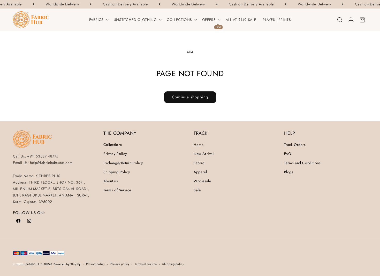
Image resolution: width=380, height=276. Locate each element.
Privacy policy (120, 264)
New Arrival (204, 153)
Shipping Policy (116, 172)
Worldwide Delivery (61, 4)
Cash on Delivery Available (124, 4)
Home (198, 144)
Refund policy (95, 264)
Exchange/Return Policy (123, 162)
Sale (197, 190)
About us (110, 181)
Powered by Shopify (67, 264)
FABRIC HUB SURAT (39, 264)
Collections (179, 19)
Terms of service (146, 264)
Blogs (288, 172)
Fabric (199, 162)
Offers (209, 19)
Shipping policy (173, 264)
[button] (98, 20)
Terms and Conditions (302, 162)
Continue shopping (190, 97)
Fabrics (96, 19)
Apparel (200, 172)
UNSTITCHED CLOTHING (135, 19)
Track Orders (295, 144)
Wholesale (202, 181)
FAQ (287, 153)
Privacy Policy (115, 153)
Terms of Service (117, 190)
